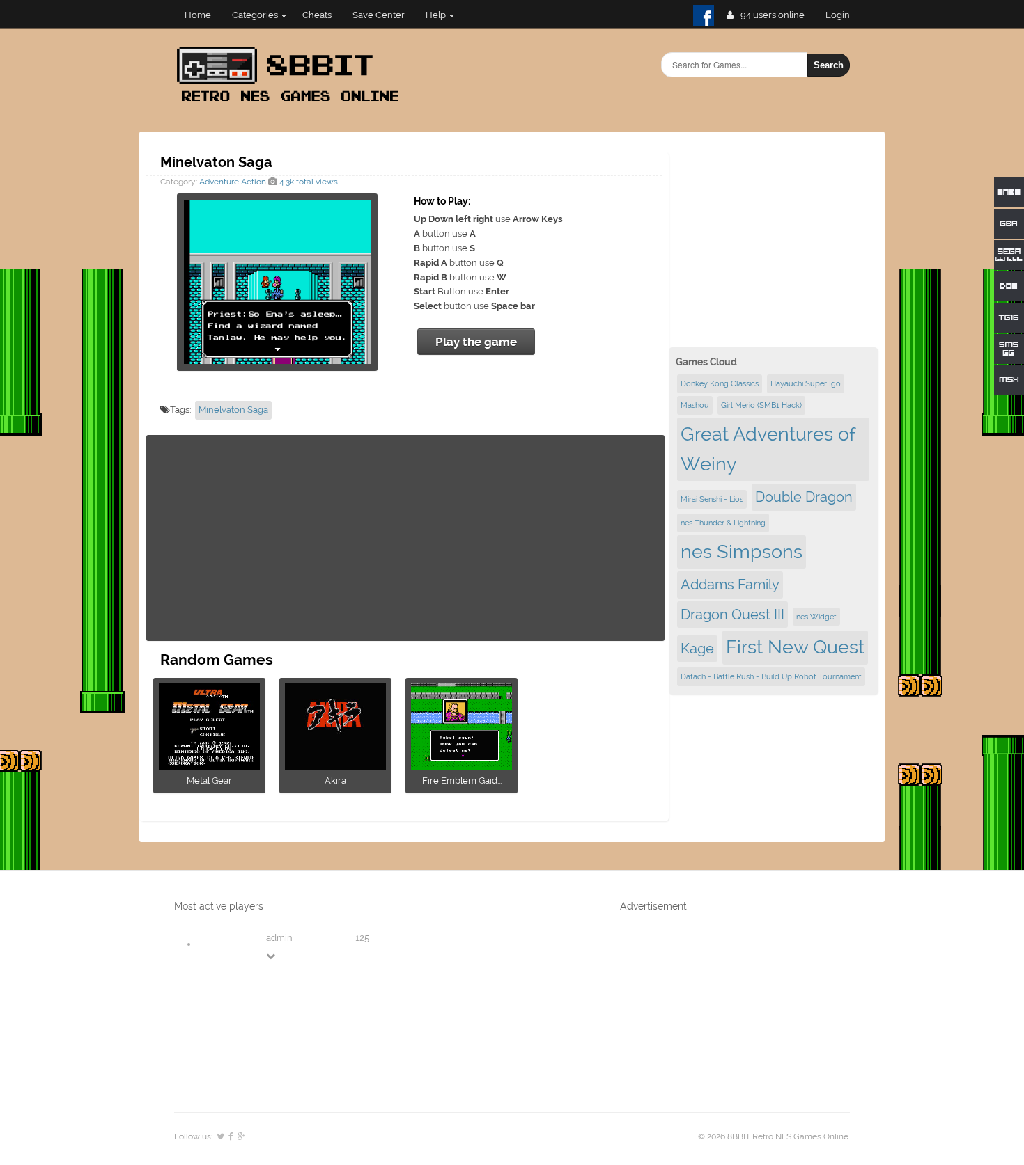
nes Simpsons (741, 551)
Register (843, 15)
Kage (697, 648)
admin (279, 938)
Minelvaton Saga (233, 409)
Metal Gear (209, 780)
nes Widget (816, 616)
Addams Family (730, 584)
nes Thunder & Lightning (723, 522)
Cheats (317, 15)
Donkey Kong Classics (720, 383)
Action (253, 182)
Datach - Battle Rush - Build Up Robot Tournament (771, 676)
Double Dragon (804, 497)
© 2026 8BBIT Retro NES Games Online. (774, 1136)
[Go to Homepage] (292, 102)
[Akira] (335, 766)
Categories (255, 15)
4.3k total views (307, 182)
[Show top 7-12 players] (271, 955)
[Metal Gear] (209, 766)
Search (829, 65)
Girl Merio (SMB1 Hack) (761, 405)
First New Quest (795, 647)
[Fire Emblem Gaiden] (461, 766)
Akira (335, 780)
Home (198, 15)
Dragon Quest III (732, 614)
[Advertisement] (405, 538)
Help (436, 15)
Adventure (219, 182)
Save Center (378, 15)
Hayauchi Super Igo (805, 383)
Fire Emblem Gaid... (462, 780)
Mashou (695, 405)
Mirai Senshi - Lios (712, 499)
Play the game (476, 342)
